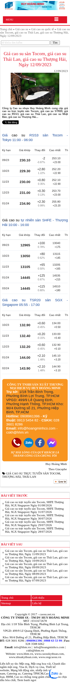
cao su (18, 135)
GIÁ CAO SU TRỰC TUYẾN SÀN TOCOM (33, 473)
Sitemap (6, 603)
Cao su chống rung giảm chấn (32, 676)
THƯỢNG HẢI (11, 476)
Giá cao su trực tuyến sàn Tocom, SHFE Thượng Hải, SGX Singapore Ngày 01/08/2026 (34, 504)
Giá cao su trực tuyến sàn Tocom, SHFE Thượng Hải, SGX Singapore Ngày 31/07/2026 (34, 510)
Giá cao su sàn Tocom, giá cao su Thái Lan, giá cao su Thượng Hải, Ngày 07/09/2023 (36, 579)
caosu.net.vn (47, 614)
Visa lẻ (23, 666)
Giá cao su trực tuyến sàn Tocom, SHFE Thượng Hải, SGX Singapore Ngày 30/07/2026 (34, 517)
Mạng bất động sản (22, 670)
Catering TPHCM (32, 673)
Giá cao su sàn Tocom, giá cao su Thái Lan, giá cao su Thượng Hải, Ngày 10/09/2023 (36, 559)
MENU (9, 19)
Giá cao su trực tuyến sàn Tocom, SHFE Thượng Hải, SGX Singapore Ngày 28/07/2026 (34, 530)
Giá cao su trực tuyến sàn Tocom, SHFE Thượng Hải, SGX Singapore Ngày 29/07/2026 (34, 523)
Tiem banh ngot (26, 680)
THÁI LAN (29, 476)
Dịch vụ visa (36, 666)
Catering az (14, 673)
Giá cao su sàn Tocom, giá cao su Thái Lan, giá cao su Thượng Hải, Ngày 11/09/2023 (36, 552)
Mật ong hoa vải (41, 663)
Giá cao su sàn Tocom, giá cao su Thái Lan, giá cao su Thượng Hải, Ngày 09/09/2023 (36, 565)
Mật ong (24, 663)
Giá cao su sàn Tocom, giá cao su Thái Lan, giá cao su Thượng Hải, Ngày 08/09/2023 (36, 572)
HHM (9, 676)
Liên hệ (36, 603)
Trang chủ (7, 597)
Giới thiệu (38, 597)
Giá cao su (10, 220)
